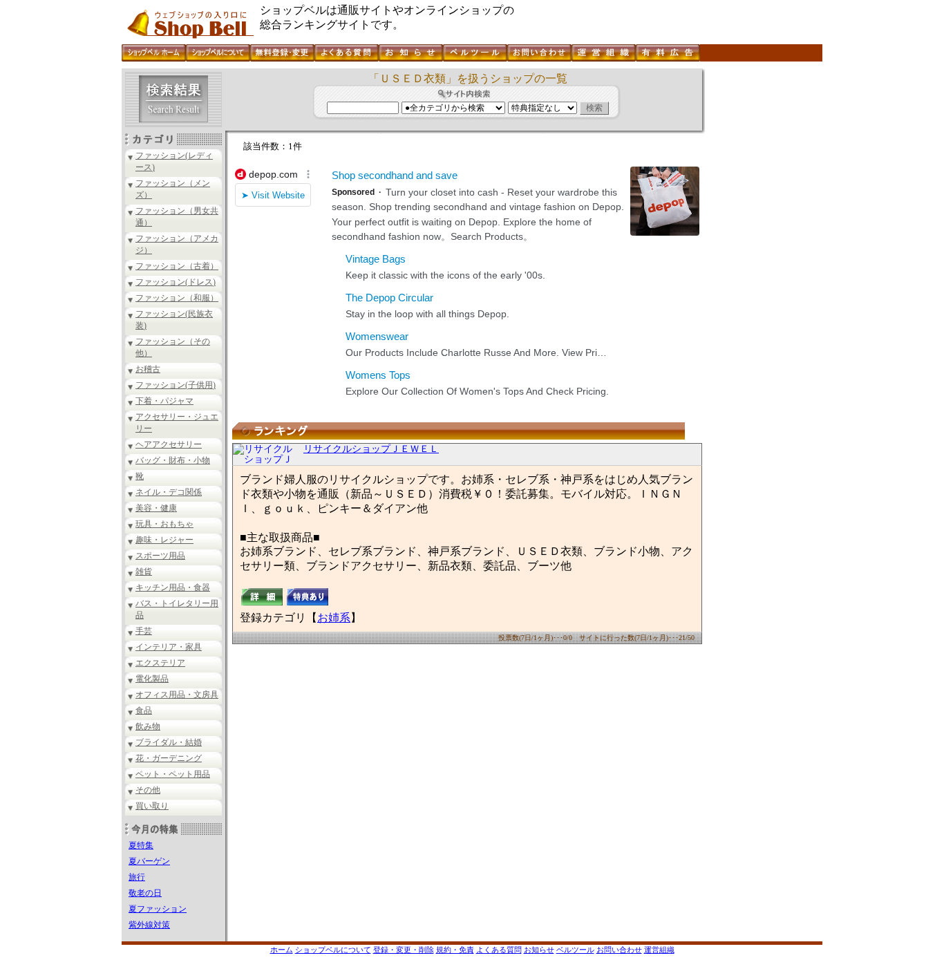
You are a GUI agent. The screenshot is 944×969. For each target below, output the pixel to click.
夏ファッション (158, 909)
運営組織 (659, 950)
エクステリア (160, 663)
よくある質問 (499, 950)
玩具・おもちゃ (164, 524)
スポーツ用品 (160, 556)
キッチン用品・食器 (172, 587)
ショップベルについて (333, 950)
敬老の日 (145, 893)
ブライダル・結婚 (168, 742)
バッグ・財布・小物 (172, 460)
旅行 (137, 877)
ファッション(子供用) (175, 385)
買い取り (152, 806)
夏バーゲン (149, 861)
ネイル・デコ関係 (168, 492)
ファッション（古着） (176, 266)
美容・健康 (156, 508)
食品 (143, 710)
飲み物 (147, 726)
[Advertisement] (762, 275)
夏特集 (141, 845)
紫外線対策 (149, 925)
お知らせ (539, 950)
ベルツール (575, 950)
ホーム (281, 950)
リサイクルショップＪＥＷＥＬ (371, 449)
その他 (147, 790)
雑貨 (143, 571)
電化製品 (152, 679)
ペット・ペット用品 (172, 774)
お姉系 (333, 617)
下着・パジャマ (164, 401)
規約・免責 (455, 950)
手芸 (143, 631)
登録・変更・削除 (403, 950)
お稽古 (147, 369)
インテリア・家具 (168, 647)
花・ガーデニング (168, 758)
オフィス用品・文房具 (176, 694)
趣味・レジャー (164, 540)
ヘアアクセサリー (168, 444)
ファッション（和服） (176, 298)
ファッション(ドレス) (175, 282)
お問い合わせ (619, 950)
